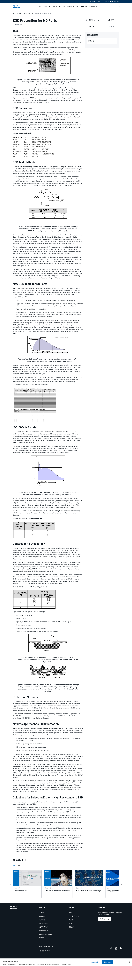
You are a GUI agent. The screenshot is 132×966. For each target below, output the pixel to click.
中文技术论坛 (73, 916)
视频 (19, 865)
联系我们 (42, 938)
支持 (70, 912)
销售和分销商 (43, 930)
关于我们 (42, 912)
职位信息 (42, 916)
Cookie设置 (94, 962)
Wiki (70, 923)
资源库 (71, 920)
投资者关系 (43, 927)
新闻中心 (42, 920)
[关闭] (129, 962)
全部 (14, 865)
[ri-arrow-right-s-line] (121, 884)
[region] (66, 962)
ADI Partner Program (46, 934)
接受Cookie (107, 962)
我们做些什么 (43, 923)
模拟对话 (71, 927)
